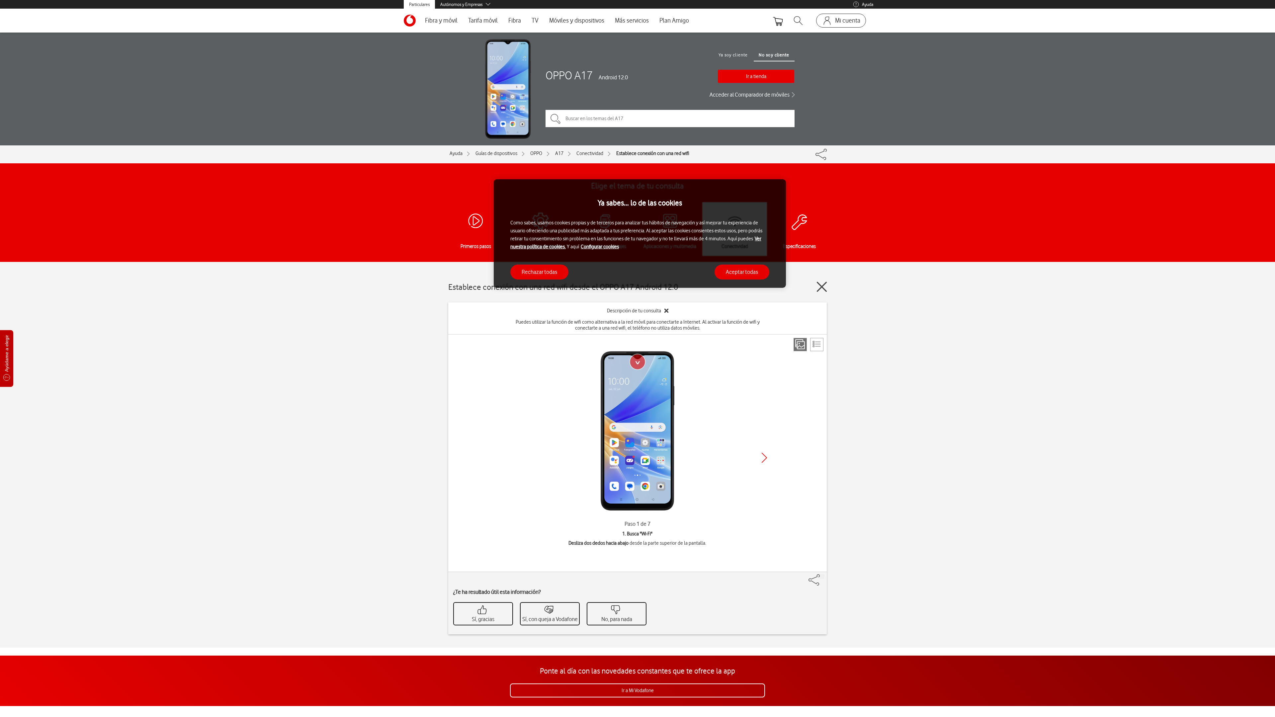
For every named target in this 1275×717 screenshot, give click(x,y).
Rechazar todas (539, 272)
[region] (640, 233)
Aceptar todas (742, 272)
